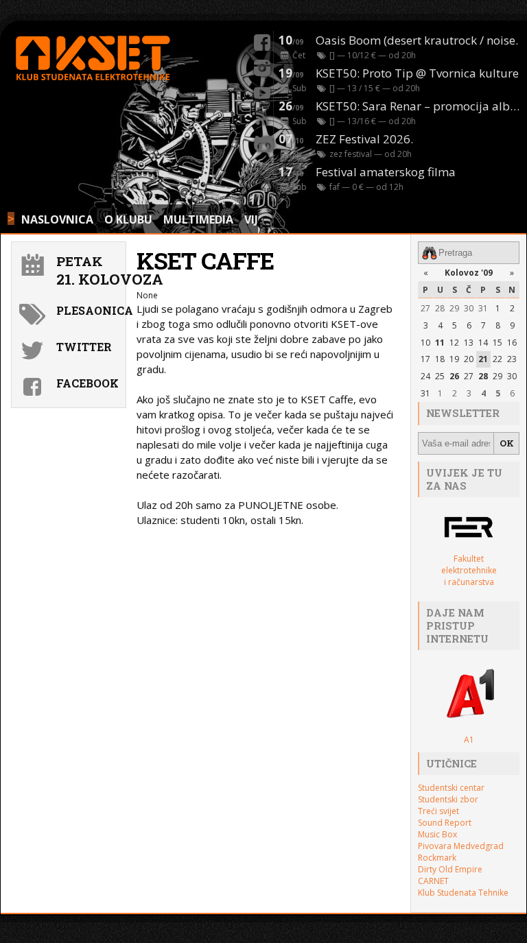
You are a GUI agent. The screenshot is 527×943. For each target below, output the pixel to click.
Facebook (87, 383)
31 (483, 308)
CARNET (433, 881)
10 (425, 342)
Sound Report (444, 822)
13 (468, 342)
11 (440, 342)
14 (483, 342)
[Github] (262, 142)
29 (454, 308)
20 (468, 359)
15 (497, 342)
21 (483, 359)
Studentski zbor (448, 799)
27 (425, 308)
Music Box (437, 834)
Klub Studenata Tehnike (463, 892)
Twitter (84, 346)
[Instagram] (262, 65)
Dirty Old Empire (450, 869)
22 (497, 359)
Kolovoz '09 (469, 272)
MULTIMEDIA (198, 219)
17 (425, 359)
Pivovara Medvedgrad (461, 846)
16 (512, 342)
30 (468, 308)
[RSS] (262, 116)
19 (454, 359)
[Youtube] (262, 91)
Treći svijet (438, 811)
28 (440, 308)
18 (440, 359)
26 (454, 376)
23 (512, 359)
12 (454, 342)
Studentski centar (451, 787)
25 (440, 376)
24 (425, 376)
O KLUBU (128, 219)
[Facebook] (262, 40)
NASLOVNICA (57, 219)
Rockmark (437, 857)
